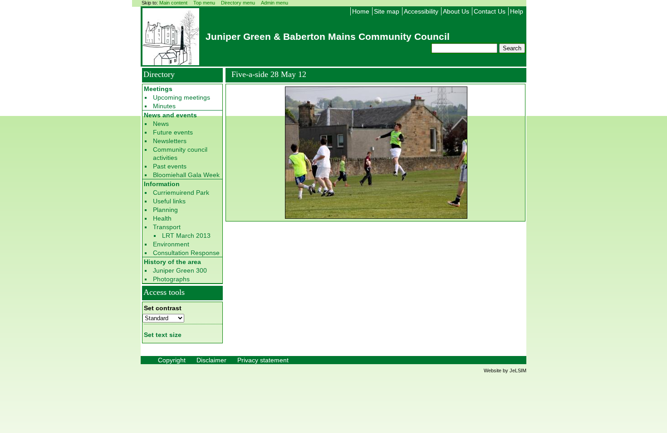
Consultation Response (186, 252)
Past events (169, 166)
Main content (173, 2)
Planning (165, 209)
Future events (173, 132)
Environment (171, 244)
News (161, 123)
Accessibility (421, 11)
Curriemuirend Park (181, 192)
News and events (170, 115)
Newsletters (169, 140)
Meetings (158, 88)
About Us (456, 11)
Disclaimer (211, 360)
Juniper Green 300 (180, 270)
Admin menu (274, 2)
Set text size (162, 334)
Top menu (204, 2)
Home (360, 11)
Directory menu (238, 2)
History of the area (172, 261)
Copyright (172, 360)
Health (162, 218)
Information (162, 184)
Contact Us (489, 11)
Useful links (169, 201)
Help (516, 11)
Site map (386, 11)
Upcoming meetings (181, 97)
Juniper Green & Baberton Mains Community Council (328, 36)
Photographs (171, 279)
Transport (167, 227)
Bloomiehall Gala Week (186, 174)
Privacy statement (263, 360)
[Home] (171, 62)
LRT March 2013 (186, 235)
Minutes (164, 106)
